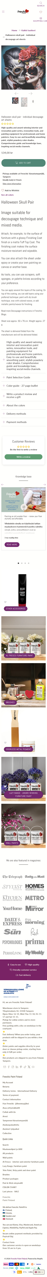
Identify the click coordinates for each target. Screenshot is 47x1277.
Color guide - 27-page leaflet (22, 385)
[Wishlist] (41, 12)
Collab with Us (9, 1112)
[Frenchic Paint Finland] (23, 12)
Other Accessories (15, 608)
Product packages (10, 1179)
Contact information (12, 1099)
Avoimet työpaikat (11, 1129)
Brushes (10, 702)
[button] (7, 123)
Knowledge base (23, 476)
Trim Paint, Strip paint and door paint (19, 1170)
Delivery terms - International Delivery (20, 1091)
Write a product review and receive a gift (22, 395)
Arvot (5, 1116)
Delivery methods (16, 413)
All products (8, 1153)
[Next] (30, 93)
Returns (6, 1086)
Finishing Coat (34, 238)
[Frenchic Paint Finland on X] (29, 1067)
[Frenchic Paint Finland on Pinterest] (21, 1067)
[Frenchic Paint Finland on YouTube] (33, 1067)
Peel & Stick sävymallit (13, 1183)
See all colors (7, 195)
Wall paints (12, 843)
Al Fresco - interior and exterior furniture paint (23, 1162)
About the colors (16, 405)
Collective (7, 1133)
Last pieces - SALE (11, 1191)
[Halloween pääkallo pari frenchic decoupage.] (23, 67)
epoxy (4, 262)
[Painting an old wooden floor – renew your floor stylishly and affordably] (23, 499)
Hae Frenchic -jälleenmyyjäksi (16, 1103)
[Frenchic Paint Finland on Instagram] (12, 1067)
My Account (8, 1082)
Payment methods (17, 422)
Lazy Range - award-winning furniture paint (23, 795)
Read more (12, 544)
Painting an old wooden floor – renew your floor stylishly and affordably (23, 517)
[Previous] (17, 93)
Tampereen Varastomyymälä (15, 1120)
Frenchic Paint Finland (19, 1259)
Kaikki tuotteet (28, 30)
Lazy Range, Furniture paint (15, 1166)
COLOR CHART (10, 1187)
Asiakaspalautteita (11, 1125)
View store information (12, 184)
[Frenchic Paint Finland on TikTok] (25, 1067)
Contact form (8, 1242)
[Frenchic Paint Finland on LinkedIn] (17, 1067)
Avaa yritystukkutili (11, 1108)
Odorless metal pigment (18, 749)
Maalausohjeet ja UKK (12, 1149)
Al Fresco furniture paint (19, 655)
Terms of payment (11, 1095)
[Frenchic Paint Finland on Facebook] (8, 1067)
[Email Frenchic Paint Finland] (4, 1067)
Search (5, 1145)
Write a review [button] (23, 457)
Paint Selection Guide (18, 377)
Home (14, 30)
